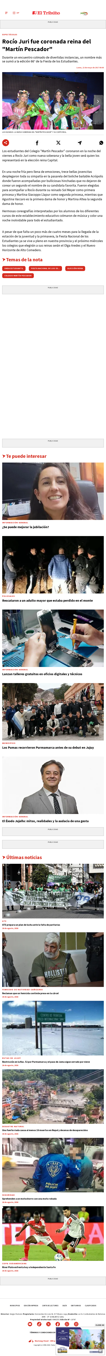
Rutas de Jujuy (11, 1058)
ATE (4, 921)
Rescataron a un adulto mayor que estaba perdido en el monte (47, 600)
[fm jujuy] (84, 13)
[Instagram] (76, 1324)
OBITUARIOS (76, 1305)
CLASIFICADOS (90, 1305)
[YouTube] (30, 1324)
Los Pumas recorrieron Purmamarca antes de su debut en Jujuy (48, 747)
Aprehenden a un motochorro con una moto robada (29, 1198)
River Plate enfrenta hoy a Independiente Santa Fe (29, 1267)
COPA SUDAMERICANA (14, 1263)
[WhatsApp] (67, 1324)
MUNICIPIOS (15, 1305)
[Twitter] (48, 1324)
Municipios (8, 743)
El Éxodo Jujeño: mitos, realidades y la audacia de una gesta (45, 821)
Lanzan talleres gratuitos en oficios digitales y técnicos (42, 674)
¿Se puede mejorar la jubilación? (25, 527)
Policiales (8, 596)
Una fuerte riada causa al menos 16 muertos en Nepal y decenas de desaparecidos (45, 1130)
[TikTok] (39, 1324)
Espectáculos (9, 34)
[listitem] (16, 13)
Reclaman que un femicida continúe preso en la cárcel (30, 993)
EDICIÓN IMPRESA (31, 1305)
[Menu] (6, 13)
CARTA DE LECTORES (50, 1305)
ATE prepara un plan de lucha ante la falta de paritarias (31, 924)
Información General (15, 522)
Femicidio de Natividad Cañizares (22, 989)
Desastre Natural (13, 1126)
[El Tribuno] (46, 12)
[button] (98, 101)
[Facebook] (57, 1324)
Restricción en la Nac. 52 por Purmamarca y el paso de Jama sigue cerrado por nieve (46, 1061)
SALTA (64, 1305)
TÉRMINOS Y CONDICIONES (41, 1332)
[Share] (5, 142)
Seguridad (8, 1195)
